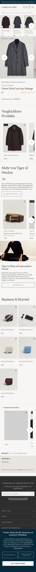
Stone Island (28, 30)
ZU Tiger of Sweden (10, 194)
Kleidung (5, 38)
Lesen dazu (17, 285)
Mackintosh (16, 30)
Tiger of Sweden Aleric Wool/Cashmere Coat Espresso (14, 155)
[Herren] (16, 425)
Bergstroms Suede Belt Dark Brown (13, 234)
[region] (18, 464)
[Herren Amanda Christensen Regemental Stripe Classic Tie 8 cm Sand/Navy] (9, 316)
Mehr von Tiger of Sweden (15, 170)
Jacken (11, 38)
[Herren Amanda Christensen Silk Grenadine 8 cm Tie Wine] (9, 379)
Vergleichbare (12, 113)
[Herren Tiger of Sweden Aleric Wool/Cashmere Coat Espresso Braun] (5, 22)
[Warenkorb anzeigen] (29, 7)
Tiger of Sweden (5, 31)
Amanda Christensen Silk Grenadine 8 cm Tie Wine (8, 393)
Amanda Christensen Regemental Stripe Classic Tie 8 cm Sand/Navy (7, 330)
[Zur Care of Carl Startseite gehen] (9, 7)
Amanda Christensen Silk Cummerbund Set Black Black (26, 330)
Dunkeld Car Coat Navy (17, 33)
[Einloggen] (24, 7)
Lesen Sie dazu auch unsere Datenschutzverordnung (18, 499)
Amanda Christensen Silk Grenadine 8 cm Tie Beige (8, 362)
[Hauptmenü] (33, 7)
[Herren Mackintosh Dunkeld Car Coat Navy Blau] (17, 22)
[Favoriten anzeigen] (27, 7)
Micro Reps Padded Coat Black (29, 33)
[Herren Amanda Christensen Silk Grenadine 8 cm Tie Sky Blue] (27, 348)
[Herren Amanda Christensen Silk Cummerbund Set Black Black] (27, 316)
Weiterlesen (18, 548)
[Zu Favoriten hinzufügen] (24, 125)
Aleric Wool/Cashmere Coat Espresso (4, 33)
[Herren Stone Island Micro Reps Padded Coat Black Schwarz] (29, 22)
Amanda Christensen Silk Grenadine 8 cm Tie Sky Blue (26, 362)
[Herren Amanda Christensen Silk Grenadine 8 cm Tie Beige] (9, 348)
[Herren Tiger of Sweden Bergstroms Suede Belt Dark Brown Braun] (14, 214)
